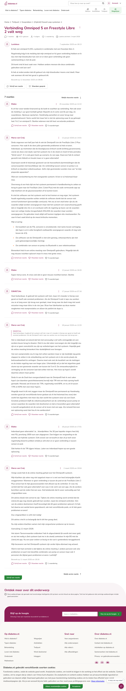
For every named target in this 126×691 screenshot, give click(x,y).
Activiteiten (38, 643)
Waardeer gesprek (38, 86)
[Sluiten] (123, 679)
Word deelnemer (40, 652)
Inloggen (37, 656)
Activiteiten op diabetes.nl (104, 647)
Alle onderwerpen (71, 643)
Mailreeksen (8, 661)
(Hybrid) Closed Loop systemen (47, 22)
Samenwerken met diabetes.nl (106, 652)
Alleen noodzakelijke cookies (55, 686)
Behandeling (38, 10)
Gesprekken (27, 22)
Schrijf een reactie (16, 86)
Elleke (14, 104)
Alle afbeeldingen (71, 652)
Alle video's (68, 647)
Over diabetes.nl (101, 638)
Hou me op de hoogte (108, 614)
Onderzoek (65, 10)
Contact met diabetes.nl (103, 643)
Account (115, 3)
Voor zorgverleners (71, 638)
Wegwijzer (38, 638)
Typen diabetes (25, 10)
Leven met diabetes (51, 10)
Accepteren (76, 686)
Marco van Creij (18, 138)
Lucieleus (15, 44)
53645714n (16, 291)
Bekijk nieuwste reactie (70, 98)
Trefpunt (15, 22)
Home (6, 22)
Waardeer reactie (37, 125)
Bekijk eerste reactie (71, 574)
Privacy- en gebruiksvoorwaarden (107, 656)
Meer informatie (97, 681)
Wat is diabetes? (11, 10)
